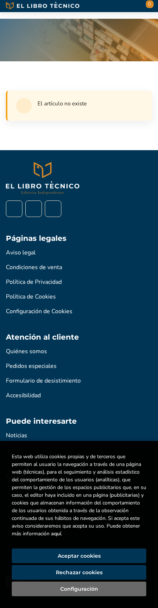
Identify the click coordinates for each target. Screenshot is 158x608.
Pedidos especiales (31, 366)
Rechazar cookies (79, 572)
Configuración (79, 589)
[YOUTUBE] (53, 208)
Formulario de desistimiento (43, 381)
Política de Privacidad (34, 282)
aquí (56, 533)
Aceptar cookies (79, 556)
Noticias (16, 435)
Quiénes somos (26, 351)
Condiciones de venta (34, 267)
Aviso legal (21, 253)
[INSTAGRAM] (33, 208)
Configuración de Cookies (39, 311)
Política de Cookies (31, 297)
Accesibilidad (23, 395)
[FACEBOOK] (14, 208)
